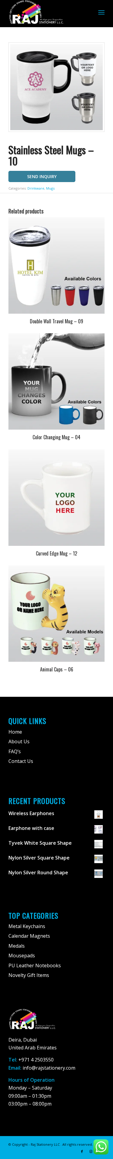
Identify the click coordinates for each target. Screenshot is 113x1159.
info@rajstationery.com (49, 1068)
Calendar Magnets (29, 936)
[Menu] (101, 12)
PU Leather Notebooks (34, 965)
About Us (19, 741)
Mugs (50, 188)
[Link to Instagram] (91, 1151)
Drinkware (35, 188)
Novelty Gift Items (28, 975)
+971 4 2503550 (36, 1059)
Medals (16, 946)
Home (15, 731)
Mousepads (21, 955)
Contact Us (20, 761)
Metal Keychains (26, 926)
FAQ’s (14, 751)
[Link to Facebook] (81, 1151)
